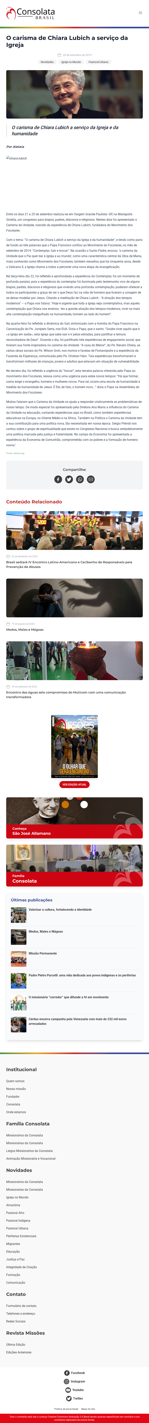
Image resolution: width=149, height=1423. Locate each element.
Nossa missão (16, 1089)
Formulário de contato (21, 1306)
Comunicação (15, 1282)
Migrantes (13, 1244)
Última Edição (15, 1344)
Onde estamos (16, 1112)
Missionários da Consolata (24, 1135)
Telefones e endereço (20, 1313)
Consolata (13, 1104)
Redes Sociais (15, 1321)
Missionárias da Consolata (24, 1143)
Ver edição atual (74, 784)
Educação (13, 1251)
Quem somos (15, 1081)
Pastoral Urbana (98, 62)
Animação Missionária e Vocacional (30, 1158)
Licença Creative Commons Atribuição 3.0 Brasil (64, 1416)
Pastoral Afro (15, 1213)
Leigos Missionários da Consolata (29, 1151)
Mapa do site (88, 1409)
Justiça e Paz (15, 1259)
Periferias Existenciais (21, 1236)
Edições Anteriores (18, 1352)
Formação (13, 1275)
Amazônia (13, 1205)
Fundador (12, 1096)
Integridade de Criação (21, 1267)
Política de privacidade (66, 1409)
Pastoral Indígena (18, 1220)
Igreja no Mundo (71, 62)
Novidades (47, 62)
